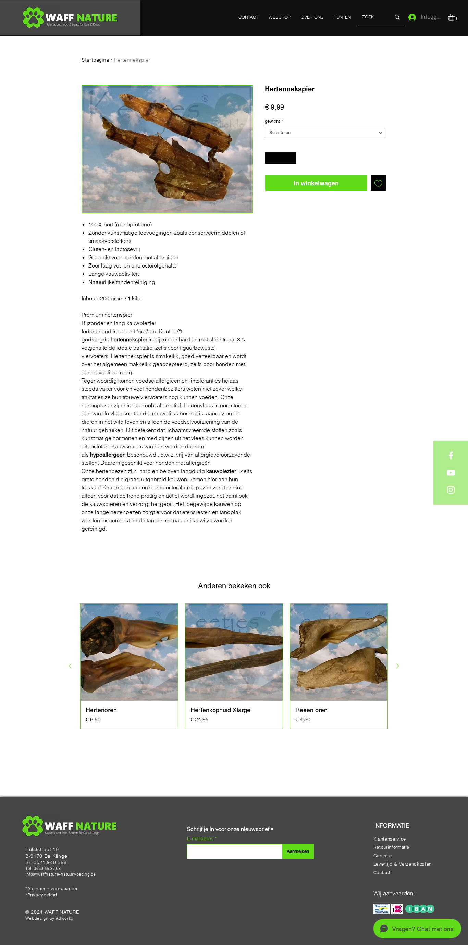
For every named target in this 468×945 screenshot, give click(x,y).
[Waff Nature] (451, 455)
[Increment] (291, 158)
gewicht (274, 121)
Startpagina (95, 60)
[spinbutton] (280, 158)
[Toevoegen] (378, 183)
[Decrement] (270, 158)
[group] (234, 666)
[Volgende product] (398, 666)
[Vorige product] (70, 666)
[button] (455, 17)
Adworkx (64, 918)
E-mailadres (201, 838)
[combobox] (325, 132)
